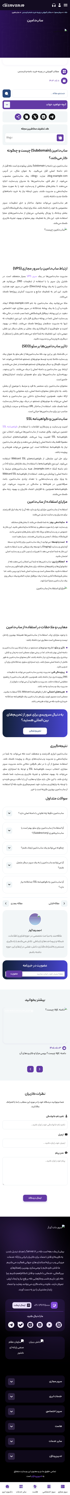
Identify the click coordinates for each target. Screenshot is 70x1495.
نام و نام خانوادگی (55, 1116)
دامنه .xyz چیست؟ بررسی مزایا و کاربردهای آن (42, 1053)
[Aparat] (59, 1324)
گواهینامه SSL (10, 427)
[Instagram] (30, 1324)
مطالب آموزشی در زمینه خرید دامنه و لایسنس (37, 12)
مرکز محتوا (58, 12)
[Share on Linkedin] (43, 117)
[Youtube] (49, 1324)
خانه (65, 12)
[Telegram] (11, 1324)
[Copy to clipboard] (26, 117)
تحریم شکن (35, 731)
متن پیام (59, 1153)
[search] (7, 93)
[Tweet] (35, 117)
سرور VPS (32, 276)
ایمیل (61, 1135)
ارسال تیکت (19, 1305)
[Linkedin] (39, 1324)
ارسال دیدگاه (35, 1198)
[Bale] (20, 1324)
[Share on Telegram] (52, 117)
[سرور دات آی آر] (13, 5)
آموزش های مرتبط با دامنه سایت (17, 1010)
